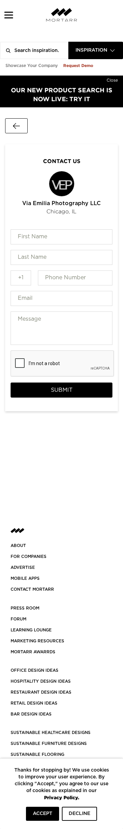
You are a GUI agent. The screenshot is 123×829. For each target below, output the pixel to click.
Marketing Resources (37, 641)
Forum (18, 619)
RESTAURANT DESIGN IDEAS (41, 692)
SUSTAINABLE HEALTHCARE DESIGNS (51, 733)
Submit (61, 390)
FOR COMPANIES (28, 556)
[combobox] (95, 50)
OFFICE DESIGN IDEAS (34, 670)
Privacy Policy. (61, 797)
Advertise (23, 567)
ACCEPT (42, 813)
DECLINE (79, 813)
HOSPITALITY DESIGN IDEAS (41, 681)
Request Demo (78, 65)
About (18, 546)
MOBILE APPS (25, 578)
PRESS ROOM (25, 608)
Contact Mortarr (32, 589)
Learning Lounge (31, 630)
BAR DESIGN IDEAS (31, 714)
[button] (8, 15)
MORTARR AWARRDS (33, 652)
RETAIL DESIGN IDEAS (34, 703)
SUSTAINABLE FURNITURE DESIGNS (49, 743)
